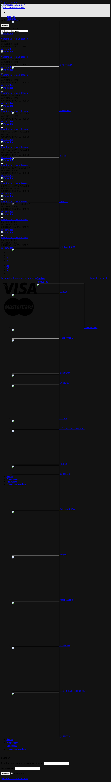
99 (7, 270)
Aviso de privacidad (99, 278)
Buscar (5, 26)
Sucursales (11, 481)
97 (7, 265)
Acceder (5, 774)
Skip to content (9, 2)
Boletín (9, 476)
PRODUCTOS (42, 281)
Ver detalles (7, 49)
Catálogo (10, 16)
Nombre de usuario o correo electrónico (22, 763)
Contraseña (7, 768)
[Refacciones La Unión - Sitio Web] (13, 6)
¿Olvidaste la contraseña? (14, 778)
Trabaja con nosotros (16, 749)
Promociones (12, 742)
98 (7, 268)
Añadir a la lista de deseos (14, 39)
